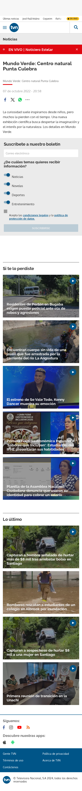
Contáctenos (10, 767)
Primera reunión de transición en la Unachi (37, 698)
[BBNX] (6, 780)
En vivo (74, 18)
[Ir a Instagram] (11, 727)
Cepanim (47, 18)
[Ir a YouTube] (20, 727)
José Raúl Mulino (31, 18)
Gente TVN (9, 753)
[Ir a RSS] (29, 727)
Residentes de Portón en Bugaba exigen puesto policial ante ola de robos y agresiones (36, 308)
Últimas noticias (11, 18)
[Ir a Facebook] (4, 727)
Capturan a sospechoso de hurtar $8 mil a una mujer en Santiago (38, 652)
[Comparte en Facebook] (5, 99)
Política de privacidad (56, 753)
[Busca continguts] (76, 27)
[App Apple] (5, 742)
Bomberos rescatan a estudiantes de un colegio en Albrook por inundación (41, 607)
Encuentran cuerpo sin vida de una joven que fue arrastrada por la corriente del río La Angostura (36, 354)
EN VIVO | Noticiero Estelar (31, 49)
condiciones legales (35, 215)
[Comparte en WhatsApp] (20, 99)
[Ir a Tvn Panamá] (40, 27)
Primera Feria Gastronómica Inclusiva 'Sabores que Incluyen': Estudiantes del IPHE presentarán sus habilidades (40, 445)
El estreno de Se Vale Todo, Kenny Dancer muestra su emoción (35, 401)
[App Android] (13, 742)
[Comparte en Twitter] (12, 99)
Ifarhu (58, 18)
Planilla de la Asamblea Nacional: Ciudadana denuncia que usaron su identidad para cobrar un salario (37, 490)
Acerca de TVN (51, 760)
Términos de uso (13, 760)
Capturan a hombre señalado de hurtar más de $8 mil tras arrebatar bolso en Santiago (40, 559)
